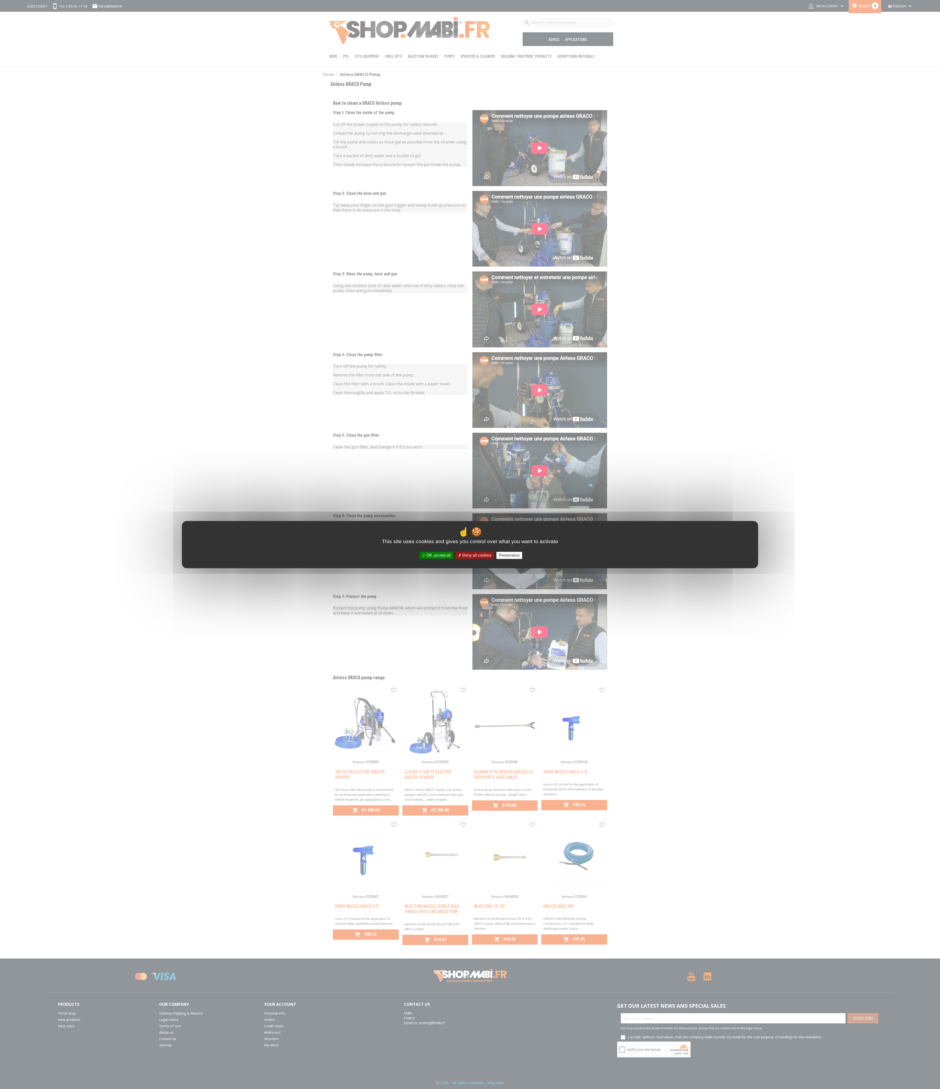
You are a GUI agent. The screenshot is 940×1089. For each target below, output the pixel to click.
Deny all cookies (476, 555)
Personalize (509, 555)
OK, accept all (438, 555)
